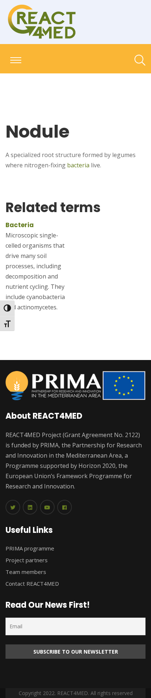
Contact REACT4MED (32, 583)
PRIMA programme (29, 548)
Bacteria (19, 225)
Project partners (26, 560)
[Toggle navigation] (15, 60)
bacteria (78, 165)
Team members (25, 571)
